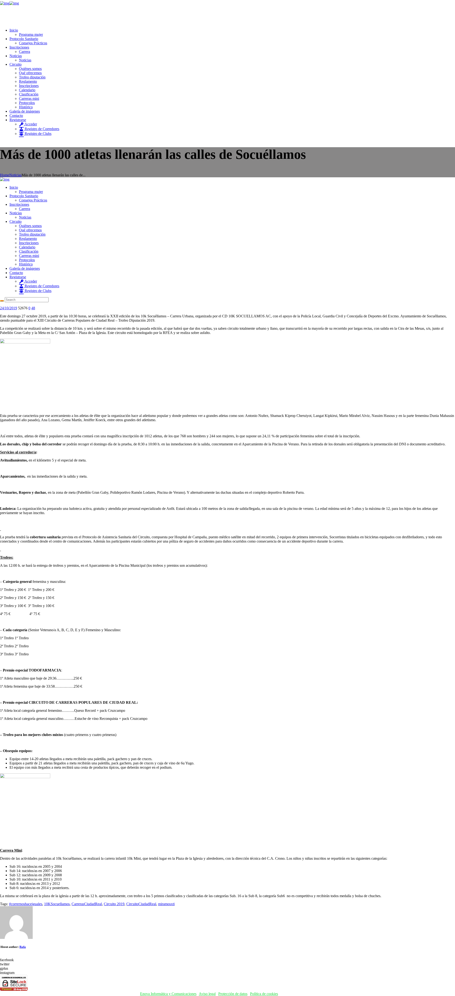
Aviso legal (207, 994)
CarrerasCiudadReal (87, 904)
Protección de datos (232, 994)
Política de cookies (264, 994)
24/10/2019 (8, 308)
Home (4, 175)
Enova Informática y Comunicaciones (168, 994)
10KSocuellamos (57, 904)
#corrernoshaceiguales (25, 904)
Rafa (22, 947)
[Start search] (2, 301)
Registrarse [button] (17, 120)
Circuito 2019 (114, 904)
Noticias (15, 175)
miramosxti (166, 904)
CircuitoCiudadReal (141, 904)
